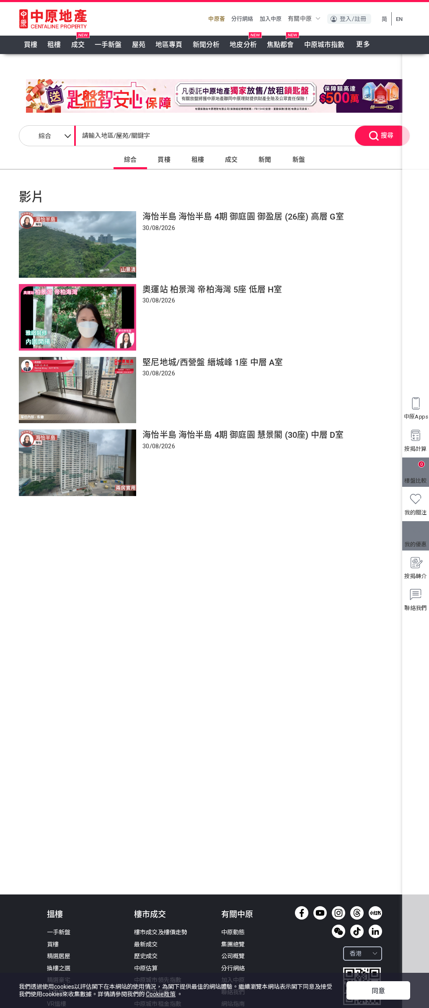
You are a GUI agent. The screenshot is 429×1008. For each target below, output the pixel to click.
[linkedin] (375, 931)
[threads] (357, 913)
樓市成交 (150, 914)
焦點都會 (280, 45)
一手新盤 (108, 45)
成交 (78, 45)
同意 (378, 991)
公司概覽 (233, 956)
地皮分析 (243, 45)
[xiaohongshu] (375, 913)
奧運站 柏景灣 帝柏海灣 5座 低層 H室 (212, 289)
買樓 (30, 45)
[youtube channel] (320, 913)
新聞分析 (206, 45)
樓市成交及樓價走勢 (160, 932)
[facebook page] (301, 913)
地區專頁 (169, 45)
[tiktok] (357, 931)
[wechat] (338, 931)
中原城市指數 (324, 45)
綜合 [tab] (130, 159)
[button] (304, 18)
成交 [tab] (231, 159)
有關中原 (237, 914)
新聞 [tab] (264, 159)
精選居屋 (59, 956)
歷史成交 (146, 956)
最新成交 (146, 944)
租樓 (54, 45)
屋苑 (138, 45)
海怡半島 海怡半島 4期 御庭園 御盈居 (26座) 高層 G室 (243, 217)
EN (399, 19)
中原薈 (216, 19)
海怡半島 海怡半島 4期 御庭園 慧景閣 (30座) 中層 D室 (243, 435)
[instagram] (338, 913)
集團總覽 (233, 944)
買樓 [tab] (164, 159)
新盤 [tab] (298, 159)
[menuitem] (30, 45)
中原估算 (146, 968)
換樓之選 (59, 968)
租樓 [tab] (197, 159)
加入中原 (271, 19)
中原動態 (233, 932)
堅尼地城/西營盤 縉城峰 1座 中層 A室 (212, 362)
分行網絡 (242, 19)
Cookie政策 (161, 994)
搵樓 (55, 914)
